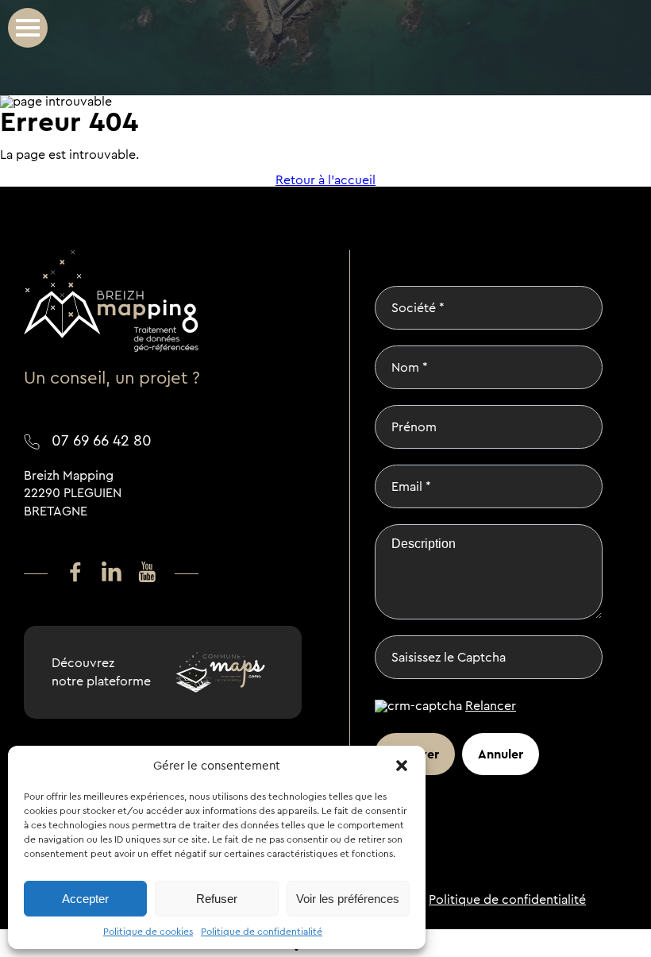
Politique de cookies (148, 931)
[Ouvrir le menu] (28, 28)
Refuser (216, 898)
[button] (402, 766)
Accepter (85, 898)
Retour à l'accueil (325, 180)
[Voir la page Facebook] (75, 573)
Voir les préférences (347, 898)
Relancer (490, 706)
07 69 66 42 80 (102, 440)
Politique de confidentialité (261, 931)
